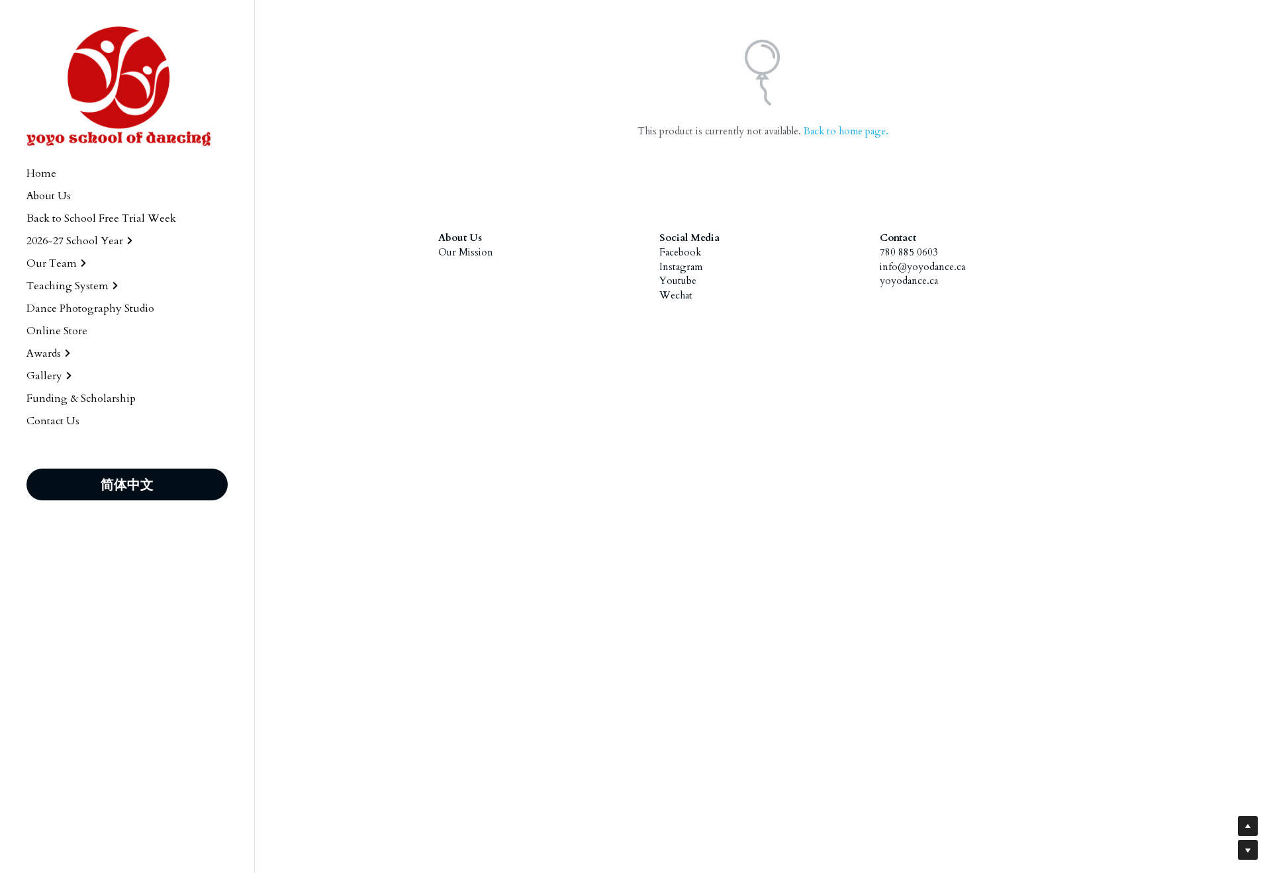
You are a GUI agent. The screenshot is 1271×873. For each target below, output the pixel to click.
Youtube (677, 280)
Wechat (675, 295)
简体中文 (127, 484)
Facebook (680, 252)
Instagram (680, 266)
